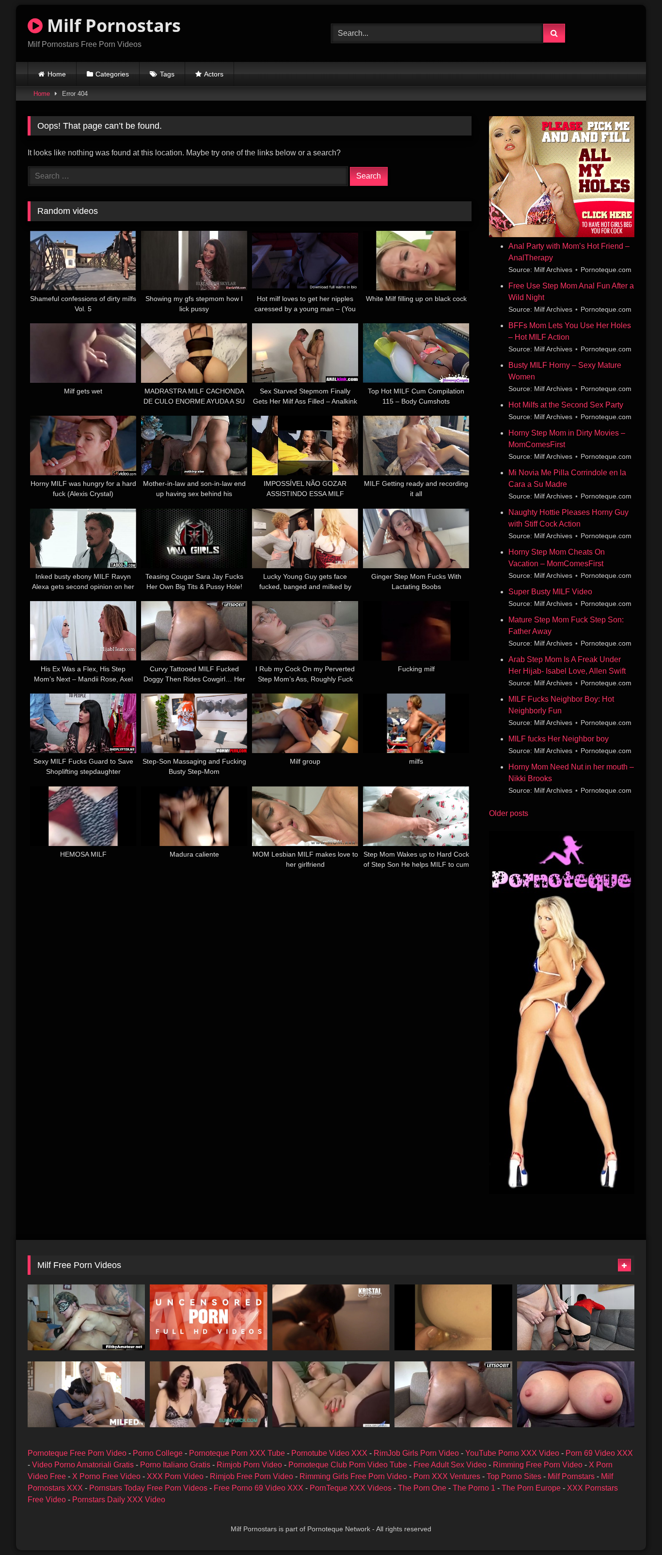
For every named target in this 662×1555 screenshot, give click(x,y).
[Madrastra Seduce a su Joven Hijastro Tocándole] (86, 1394)
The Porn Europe (531, 1488)
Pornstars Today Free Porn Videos (148, 1488)
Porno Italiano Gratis (175, 1465)
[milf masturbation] (331, 1394)
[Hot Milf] (208, 1394)
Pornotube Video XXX (329, 1453)
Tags (167, 74)
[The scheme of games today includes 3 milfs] (86, 1317)
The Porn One (422, 1488)
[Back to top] (632, 1526)
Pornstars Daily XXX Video (118, 1499)
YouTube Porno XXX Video (512, 1453)
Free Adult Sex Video (450, 1465)
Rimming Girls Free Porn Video (353, 1476)
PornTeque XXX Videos (351, 1488)
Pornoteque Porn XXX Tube (237, 1453)
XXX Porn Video (175, 1476)
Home (56, 74)
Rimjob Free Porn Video (251, 1476)
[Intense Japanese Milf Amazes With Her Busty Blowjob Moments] (208, 1317)
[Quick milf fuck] (453, 1317)
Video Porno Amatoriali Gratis (83, 1465)
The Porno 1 (474, 1488)
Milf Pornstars (571, 1476)
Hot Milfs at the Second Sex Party (565, 405)
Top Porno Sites (514, 1476)
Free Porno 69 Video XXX (258, 1488)
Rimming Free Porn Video (538, 1465)
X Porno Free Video (106, 1476)
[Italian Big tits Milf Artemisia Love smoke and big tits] (575, 1394)
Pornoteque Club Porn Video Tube (347, 1465)
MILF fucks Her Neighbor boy (558, 739)
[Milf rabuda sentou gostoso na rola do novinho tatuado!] (331, 1317)
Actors (213, 74)
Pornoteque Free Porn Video (77, 1453)
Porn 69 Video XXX (599, 1453)
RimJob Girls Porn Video (416, 1453)
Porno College (158, 1453)
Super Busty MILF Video (550, 592)
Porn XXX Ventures (446, 1476)
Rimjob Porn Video (249, 1465)
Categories (112, 74)
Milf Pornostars (112, 25)
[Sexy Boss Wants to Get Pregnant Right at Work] (575, 1317)
